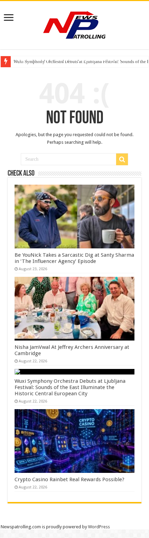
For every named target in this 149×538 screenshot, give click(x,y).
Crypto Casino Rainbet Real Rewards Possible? (69, 479)
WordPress (99, 526)
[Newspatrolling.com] (74, 24)
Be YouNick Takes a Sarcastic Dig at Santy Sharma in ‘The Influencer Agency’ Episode (74, 258)
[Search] (122, 159)
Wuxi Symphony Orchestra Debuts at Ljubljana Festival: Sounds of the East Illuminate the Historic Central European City (70, 387)
